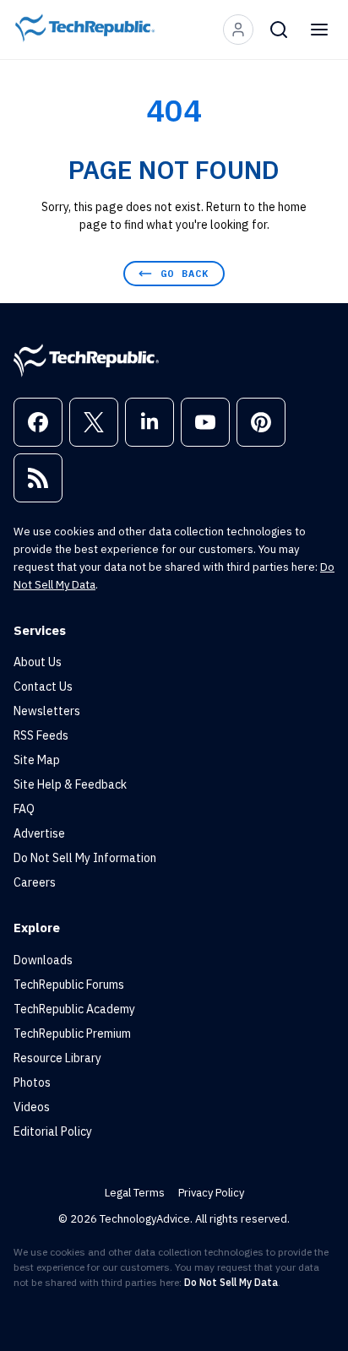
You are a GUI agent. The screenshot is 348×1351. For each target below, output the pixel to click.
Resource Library (57, 1058)
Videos (32, 1107)
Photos (32, 1082)
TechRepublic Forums (69, 984)
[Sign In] (238, 29)
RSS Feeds (41, 735)
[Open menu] (319, 29)
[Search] (279, 29)
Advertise (39, 833)
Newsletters (47, 711)
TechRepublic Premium (72, 1033)
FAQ (24, 809)
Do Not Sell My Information (85, 857)
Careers (35, 882)
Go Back (184, 273)
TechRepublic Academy (74, 1009)
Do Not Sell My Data (231, 1282)
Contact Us (43, 686)
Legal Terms (135, 1193)
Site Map (37, 760)
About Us (38, 662)
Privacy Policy (211, 1193)
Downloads (43, 960)
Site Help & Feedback (70, 784)
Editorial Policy (53, 1131)
